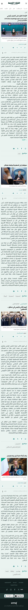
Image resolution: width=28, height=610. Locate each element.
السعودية (18, 295)
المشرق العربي (16, 302)
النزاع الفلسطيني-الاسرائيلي (13, 446)
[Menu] (26, 2)
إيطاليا (12, 570)
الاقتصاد (6, 7)
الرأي (10, 7)
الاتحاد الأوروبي (16, 573)
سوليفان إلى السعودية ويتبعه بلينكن (15, 164)
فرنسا (7, 570)
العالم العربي (23, 302)
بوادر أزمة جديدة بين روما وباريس (17, 455)
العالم (14, 7)
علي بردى (20, 188)
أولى (26, 11)
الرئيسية (25, 7)
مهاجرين (18, 570)
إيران (19, 152)
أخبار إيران (17, 442)
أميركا (5, 295)
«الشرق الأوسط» (20, 332)
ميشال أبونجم (20, 481)
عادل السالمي (21, 43)
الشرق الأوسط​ (19, 7)
